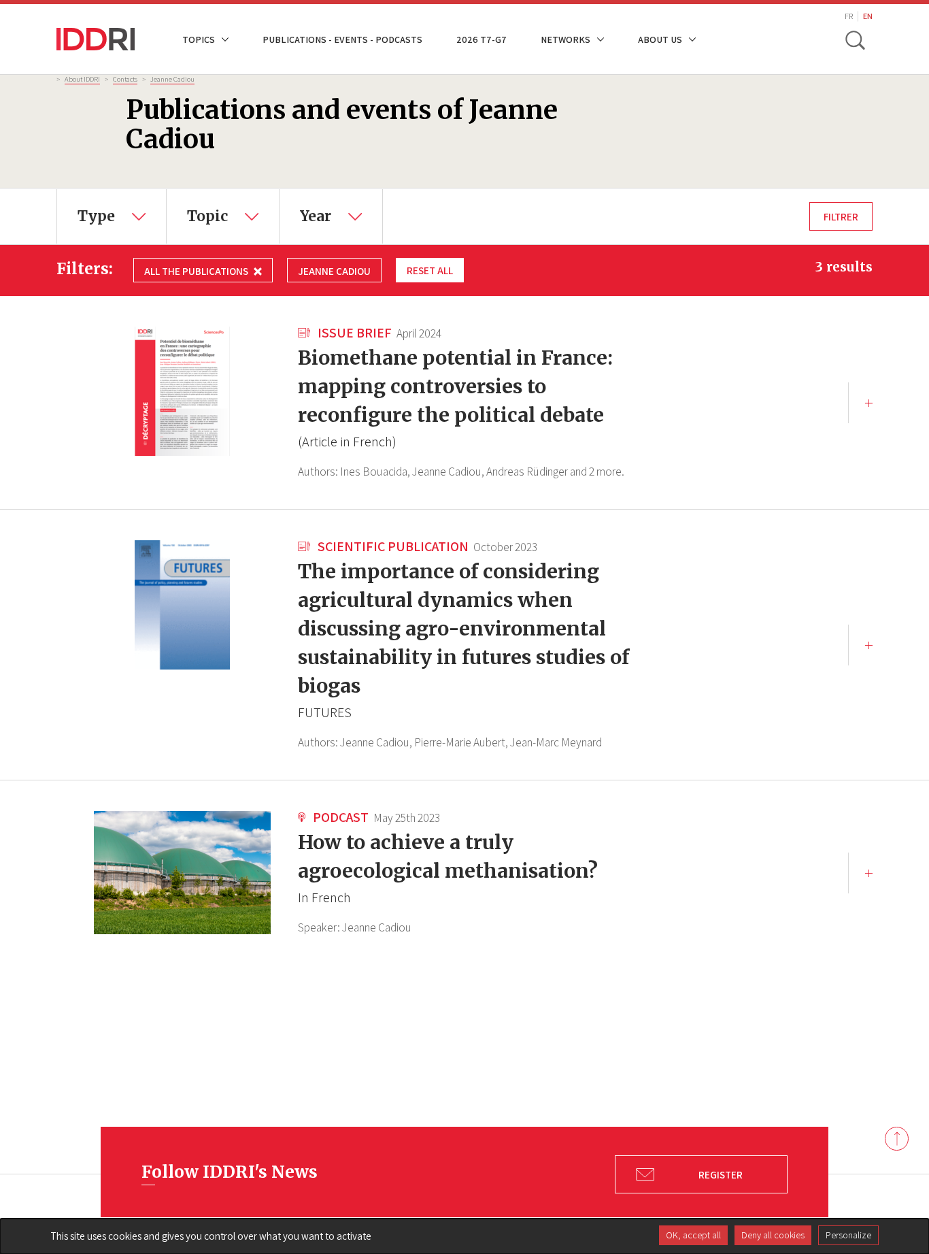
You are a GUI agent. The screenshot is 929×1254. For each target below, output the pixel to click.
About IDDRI (82, 79)
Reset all (430, 270)
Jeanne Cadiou (172, 79)
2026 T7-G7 (481, 39)
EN (868, 16)
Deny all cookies (773, 1235)
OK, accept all (693, 1235)
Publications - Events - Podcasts (342, 39)
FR (849, 16)
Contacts (125, 79)
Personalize (848, 1235)
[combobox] (111, 216)
